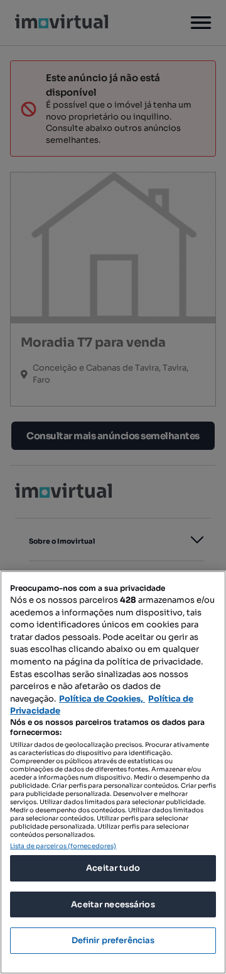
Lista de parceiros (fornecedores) (63, 846)
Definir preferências (113, 940)
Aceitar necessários (112, 904)
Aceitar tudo (113, 868)
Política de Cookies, (102, 698)
